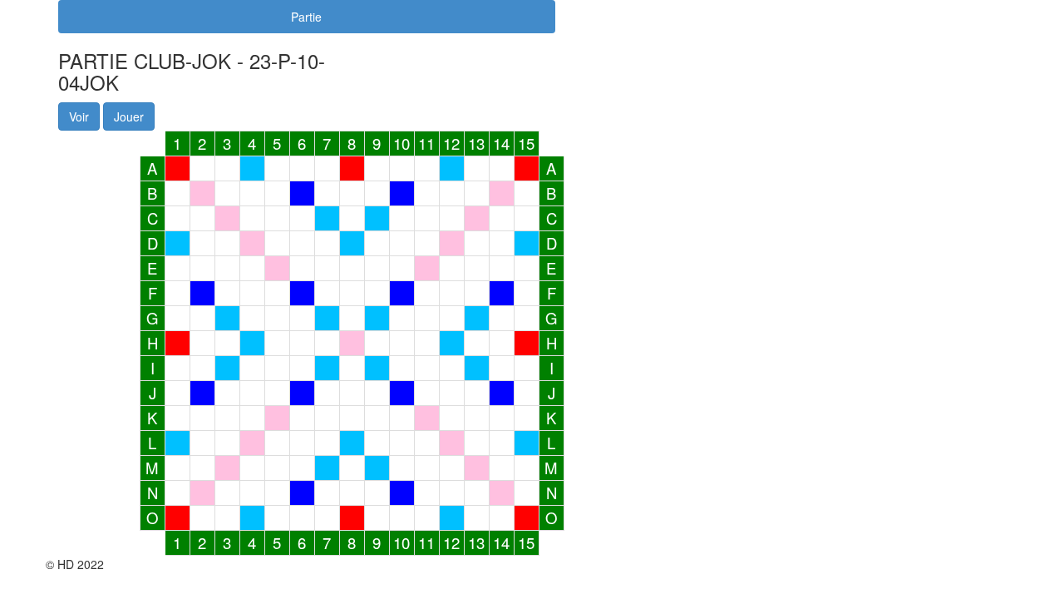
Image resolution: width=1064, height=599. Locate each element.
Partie (306, 16)
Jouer (129, 116)
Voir (79, 116)
